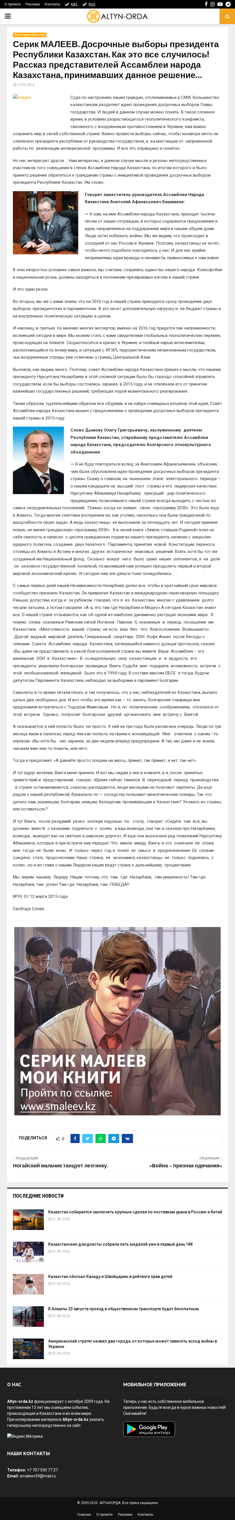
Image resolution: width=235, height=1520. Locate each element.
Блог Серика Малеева (29, 34)
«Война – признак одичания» (185, 1166)
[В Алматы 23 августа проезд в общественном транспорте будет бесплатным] (28, 1316)
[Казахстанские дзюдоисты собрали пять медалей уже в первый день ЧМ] (28, 1252)
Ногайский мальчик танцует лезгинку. (60, 1166)
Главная (84, 1515)
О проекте (12, 4)
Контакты (52, 4)
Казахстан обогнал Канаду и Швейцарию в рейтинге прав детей (110, 1276)
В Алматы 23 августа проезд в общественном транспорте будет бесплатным (123, 1309)
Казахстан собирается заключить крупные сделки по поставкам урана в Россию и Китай (135, 1212)
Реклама (33, 4)
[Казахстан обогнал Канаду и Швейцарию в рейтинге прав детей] (28, 1284)
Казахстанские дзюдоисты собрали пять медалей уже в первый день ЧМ (120, 1244)
